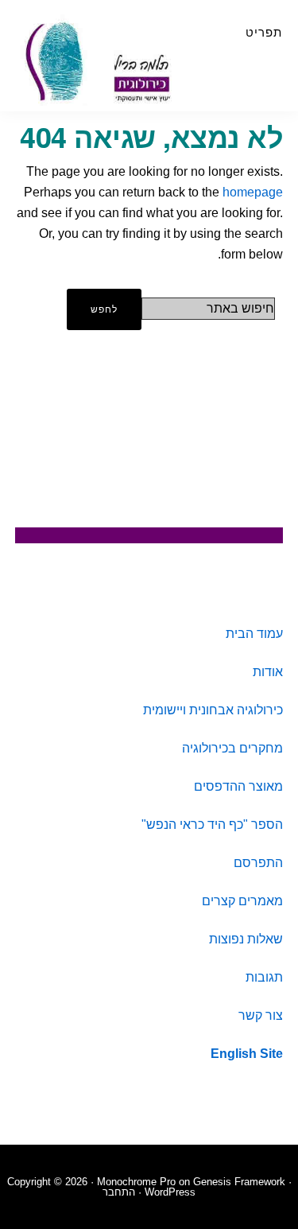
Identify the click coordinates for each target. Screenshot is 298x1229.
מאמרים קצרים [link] (242, 901)
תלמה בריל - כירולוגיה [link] (103, 59)
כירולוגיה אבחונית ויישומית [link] (213, 710)
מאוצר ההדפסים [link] (238, 786)
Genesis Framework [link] (239, 1182)
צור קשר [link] (260, 1015)
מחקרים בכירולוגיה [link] (232, 748)
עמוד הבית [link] (254, 633)
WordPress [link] (170, 1192)
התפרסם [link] (258, 862)
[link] (247, 1053)
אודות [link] (268, 672)
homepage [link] (253, 192)
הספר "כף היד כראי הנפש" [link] (212, 824)
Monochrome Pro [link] (136, 1182)
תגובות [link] (264, 977)
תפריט (264, 32)
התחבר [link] (119, 1192)
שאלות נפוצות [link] (246, 939)
